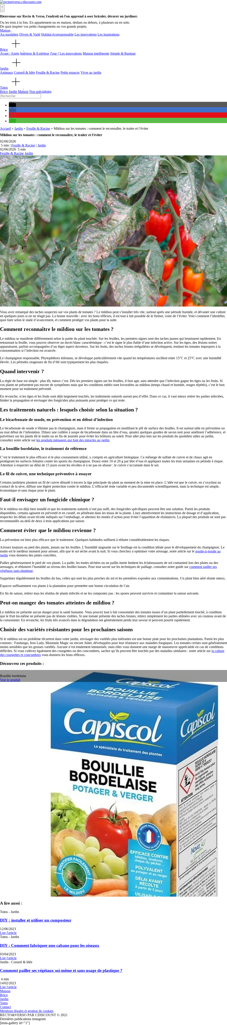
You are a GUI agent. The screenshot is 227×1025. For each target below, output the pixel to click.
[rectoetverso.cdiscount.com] (20, 2)
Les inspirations (108, 34)
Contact (5, 1007)
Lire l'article (8, 933)
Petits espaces (70, 72)
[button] (12, 105)
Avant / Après (9, 53)
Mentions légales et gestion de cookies (26, 1011)
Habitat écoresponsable (57, 34)
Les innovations (85, 34)
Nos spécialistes (40, 91)
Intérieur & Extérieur (34, 53)
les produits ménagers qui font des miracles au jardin (72, 440)
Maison (5, 30)
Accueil (5, 128)
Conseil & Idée (24, 72)
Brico (4, 49)
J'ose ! (54, 53)
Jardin (4, 68)
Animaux (6, 72)
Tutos (4, 87)
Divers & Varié (29, 34)
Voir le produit (10, 680)
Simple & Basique (123, 53)
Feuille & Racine (48, 72)
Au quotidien (9, 34)
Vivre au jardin (90, 72)
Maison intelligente (96, 53)
